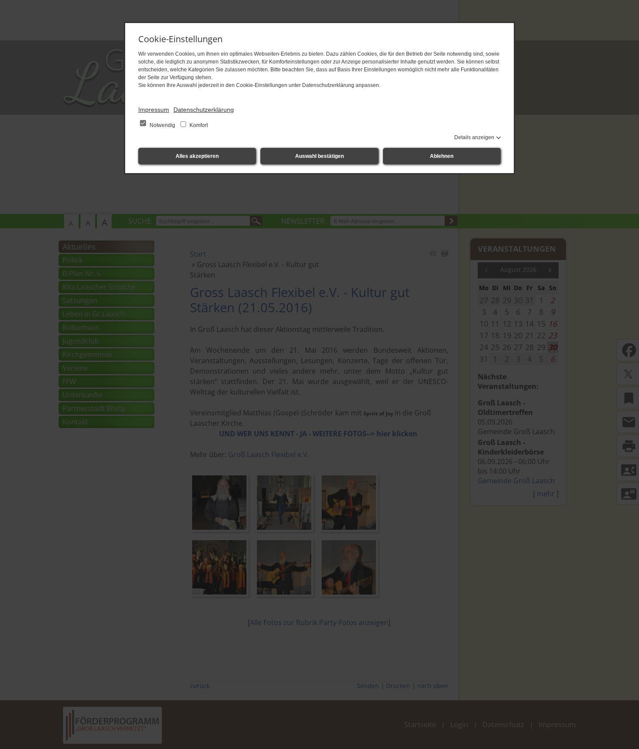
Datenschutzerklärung (203, 109)
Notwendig (162, 125)
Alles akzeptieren (197, 156)
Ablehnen (441, 156)
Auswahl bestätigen (319, 156)
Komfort (198, 125)
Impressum (153, 109)
